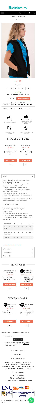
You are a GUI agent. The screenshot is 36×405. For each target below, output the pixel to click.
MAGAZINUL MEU (17, 351)
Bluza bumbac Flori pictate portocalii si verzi (26, 271)
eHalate (18, 19)
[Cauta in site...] (34, 13)
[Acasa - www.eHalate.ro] (18, 7)
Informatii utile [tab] (7, 249)
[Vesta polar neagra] (18, 50)
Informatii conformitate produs (12, 245)
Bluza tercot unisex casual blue (10, 305)
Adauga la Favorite (10, 109)
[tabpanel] (18, 50)
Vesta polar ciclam (10, 145)
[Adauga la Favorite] (10, 164)
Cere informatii (25, 109)
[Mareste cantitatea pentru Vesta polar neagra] (13, 98)
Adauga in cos (23, 99)
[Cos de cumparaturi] (29, 13)
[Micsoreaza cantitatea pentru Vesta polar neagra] (7, 98)
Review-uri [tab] (7, 256)
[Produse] (2, 13)
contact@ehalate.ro (19, 378)
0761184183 (19, 375)
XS (7, 88)
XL (23, 88)
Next (33, 52)
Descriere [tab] (5, 176)
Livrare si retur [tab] (7, 252)
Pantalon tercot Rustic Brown (26, 305)
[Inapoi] (1, 17)
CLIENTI (17, 355)
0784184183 (19, 373)
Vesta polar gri (25, 145)
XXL (27, 88)
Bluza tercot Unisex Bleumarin (10, 271)
